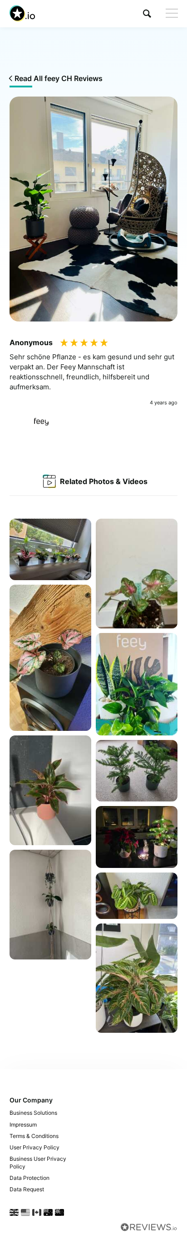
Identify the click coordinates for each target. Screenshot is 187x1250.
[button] (147, 13)
